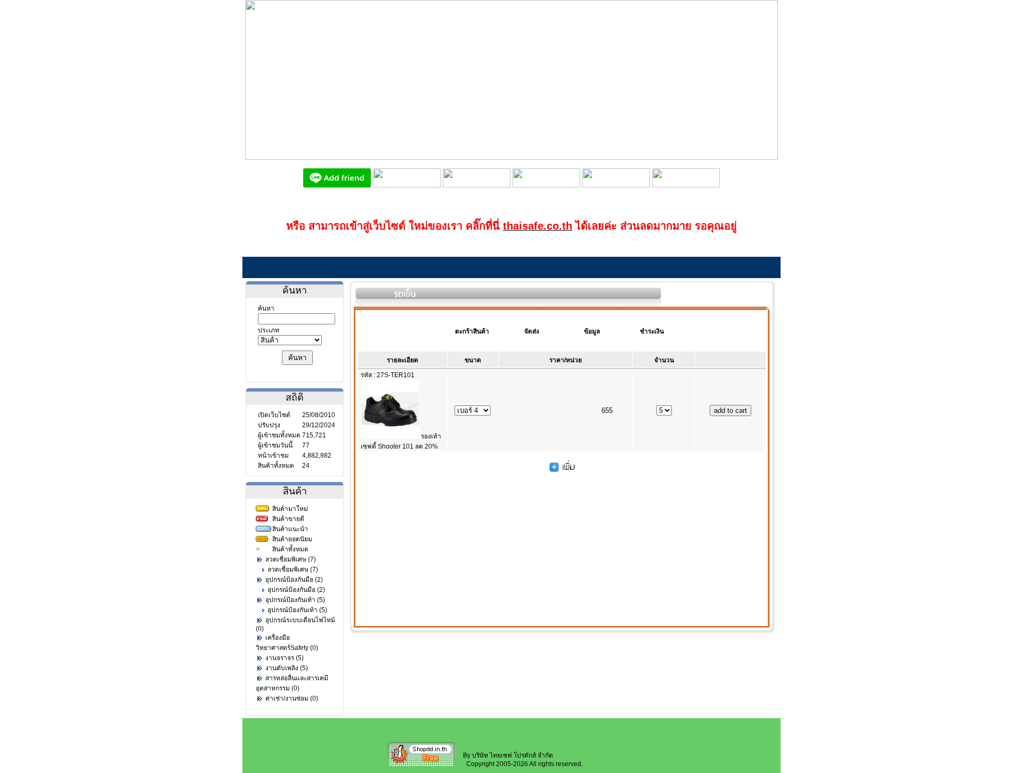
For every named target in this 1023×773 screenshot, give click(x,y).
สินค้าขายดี (288, 519)
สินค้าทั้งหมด (290, 549)
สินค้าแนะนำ (290, 529)
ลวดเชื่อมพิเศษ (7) (290, 559)
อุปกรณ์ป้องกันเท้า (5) (295, 600)
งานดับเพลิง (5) (286, 668)
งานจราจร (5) (284, 658)
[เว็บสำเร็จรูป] (422, 765)
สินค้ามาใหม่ (290, 508)
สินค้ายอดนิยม (292, 539)
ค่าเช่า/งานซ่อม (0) (291, 698)
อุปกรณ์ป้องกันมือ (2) (294, 579)
